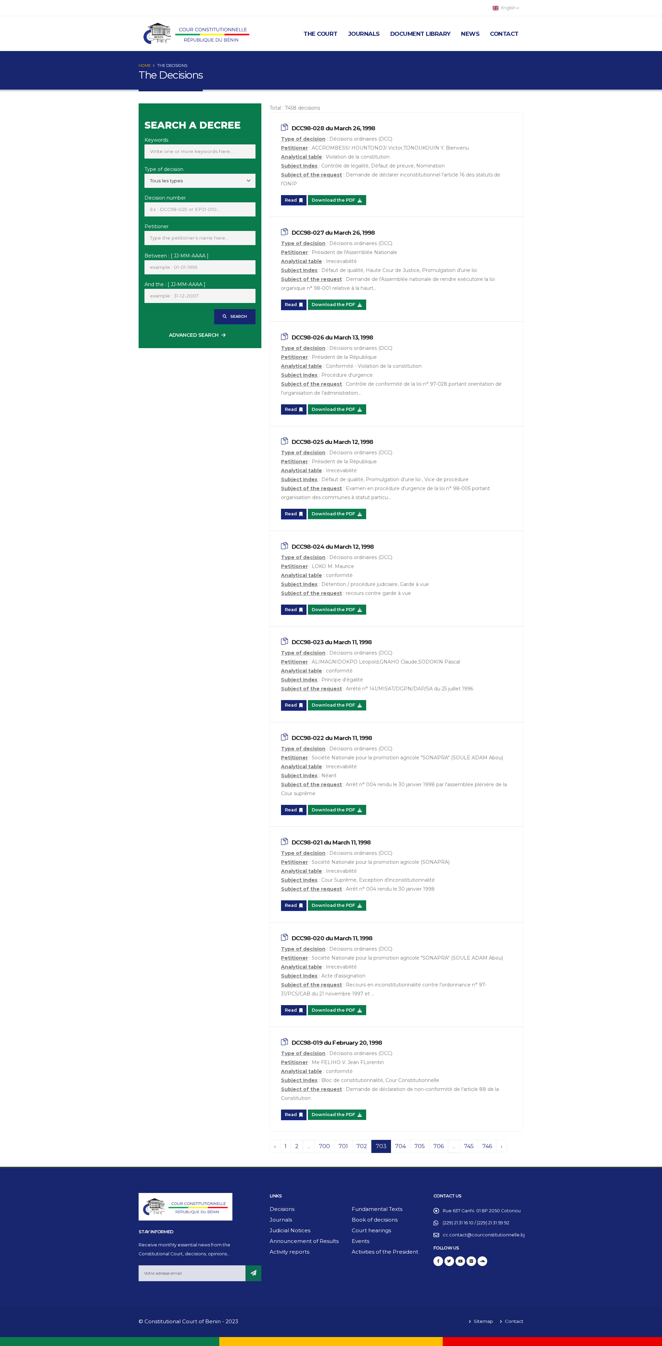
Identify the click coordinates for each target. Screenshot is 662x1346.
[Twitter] (449, 1261)
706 (438, 1146)
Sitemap (482, 1321)
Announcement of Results (304, 1241)
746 (487, 1146)
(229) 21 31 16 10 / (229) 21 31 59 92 (476, 1222)
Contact (504, 33)
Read (291, 200)
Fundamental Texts (377, 1209)
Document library (420, 33)
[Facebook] (438, 1261)
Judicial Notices (290, 1230)
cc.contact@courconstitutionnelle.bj (484, 1234)
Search (238, 316)
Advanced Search (194, 335)
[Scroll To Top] (650, 1338)
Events (360, 1241)
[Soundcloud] (482, 1261)
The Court (320, 33)
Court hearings (371, 1230)
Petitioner (156, 226)
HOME (145, 65)
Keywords (156, 140)
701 (343, 1146)
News (470, 33)
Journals (364, 33)
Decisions (282, 1209)
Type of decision (163, 169)
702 (362, 1146)
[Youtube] (460, 1261)
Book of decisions (375, 1219)
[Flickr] (471, 1261)
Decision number (165, 198)
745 (469, 1146)
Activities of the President (385, 1251)
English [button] (508, 7)
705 (419, 1146)
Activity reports (289, 1251)
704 (400, 1146)
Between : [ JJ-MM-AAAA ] (176, 256)
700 (324, 1146)
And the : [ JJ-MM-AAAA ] (174, 284)
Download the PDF (334, 200)
